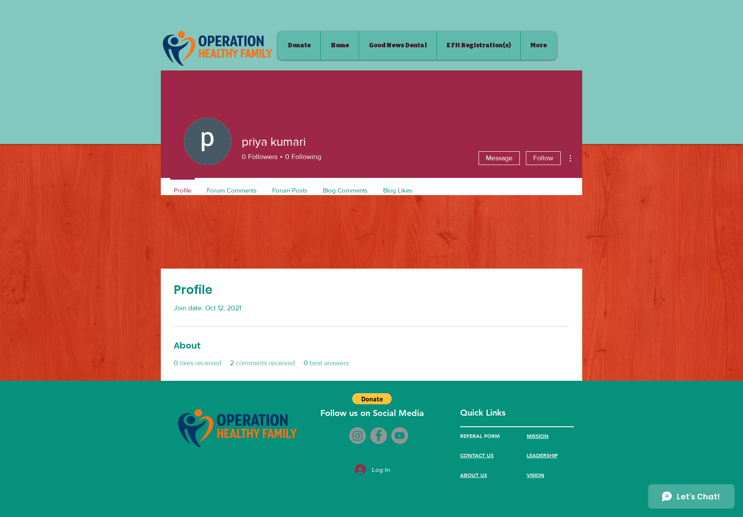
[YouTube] (399, 435)
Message (499, 158)
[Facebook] (378, 435)
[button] (372, 398)
